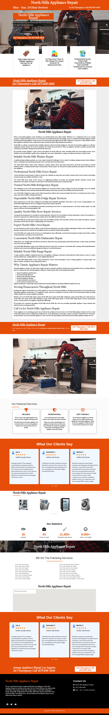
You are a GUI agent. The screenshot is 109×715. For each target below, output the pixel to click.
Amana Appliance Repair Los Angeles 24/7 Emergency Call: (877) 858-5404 (34, 669)
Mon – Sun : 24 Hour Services (30, 7)
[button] (54, 396)
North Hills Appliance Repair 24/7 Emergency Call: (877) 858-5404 (33, 82)
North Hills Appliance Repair (28, 324)
